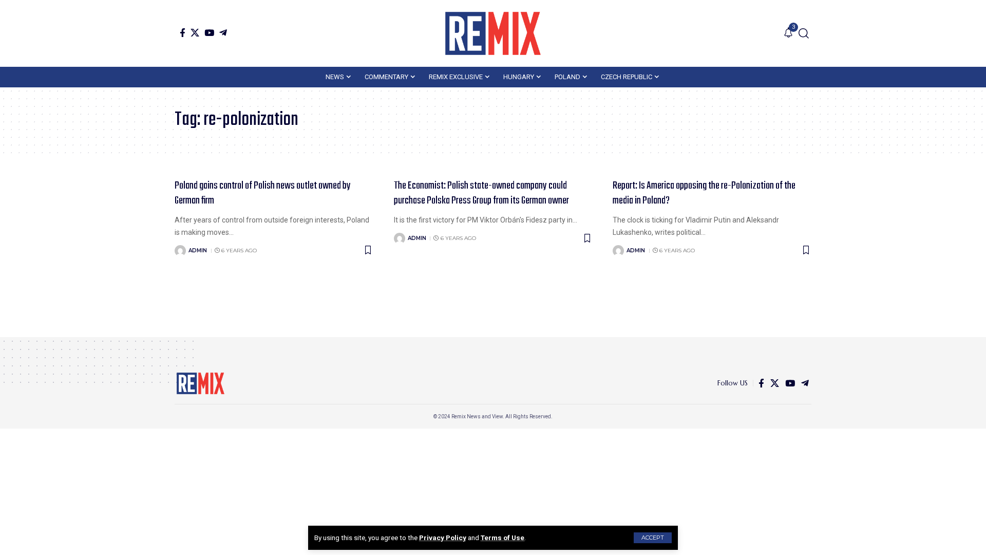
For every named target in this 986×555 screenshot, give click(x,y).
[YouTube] (209, 32)
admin (197, 250)
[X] (195, 32)
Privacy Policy (442, 537)
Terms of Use (502, 537)
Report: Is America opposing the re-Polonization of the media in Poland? (704, 193)
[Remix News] (493, 33)
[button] (653, 537)
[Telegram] (223, 32)
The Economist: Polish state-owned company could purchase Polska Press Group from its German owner (481, 193)
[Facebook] (182, 32)
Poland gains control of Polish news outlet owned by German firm (263, 193)
